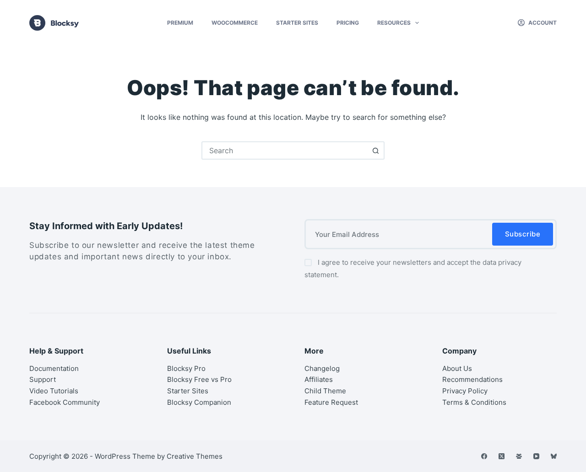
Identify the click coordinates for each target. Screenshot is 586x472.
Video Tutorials (53, 390)
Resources (394, 22)
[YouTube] (536, 456)
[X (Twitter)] (502, 456)
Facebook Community (64, 402)
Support (42, 379)
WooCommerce (235, 22)
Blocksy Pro (186, 368)
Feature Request (331, 402)
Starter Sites (297, 22)
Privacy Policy (465, 390)
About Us (457, 368)
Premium (180, 22)
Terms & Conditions (474, 402)
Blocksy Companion (199, 402)
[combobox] (284, 150)
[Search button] (375, 150)
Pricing (347, 22)
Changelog (322, 368)
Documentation (54, 368)
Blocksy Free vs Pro (199, 379)
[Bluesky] (554, 456)
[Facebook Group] (519, 456)
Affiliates (318, 379)
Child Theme (325, 390)
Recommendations (472, 379)
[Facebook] (484, 456)
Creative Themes (194, 456)
